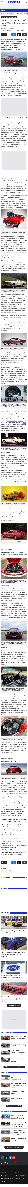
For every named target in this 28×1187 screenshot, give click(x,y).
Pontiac (20, 420)
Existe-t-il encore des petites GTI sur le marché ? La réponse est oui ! (12, 932)
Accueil (2, 13)
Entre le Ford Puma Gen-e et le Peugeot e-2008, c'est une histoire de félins (18, 1124)
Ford (3, 10)
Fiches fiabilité (19, 13)
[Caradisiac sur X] (6, 1158)
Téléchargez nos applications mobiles (12, 1163)
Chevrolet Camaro (12, 420)
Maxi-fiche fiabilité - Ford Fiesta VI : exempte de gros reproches (18, 1059)
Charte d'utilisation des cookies (7, 1178)
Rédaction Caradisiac (5, 1169)
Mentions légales (4, 1175)
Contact (2, 1166)
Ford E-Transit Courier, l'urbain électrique (17, 1099)
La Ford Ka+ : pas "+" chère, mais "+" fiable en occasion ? (18, 1045)
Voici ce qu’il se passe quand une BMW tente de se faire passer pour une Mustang (13, 954)
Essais (12, 13)
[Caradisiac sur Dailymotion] (10, 1158)
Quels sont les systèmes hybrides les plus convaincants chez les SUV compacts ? (18, 1117)
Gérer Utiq (3, 1181)
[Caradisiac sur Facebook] (2, 1158)
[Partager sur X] (19, 34)
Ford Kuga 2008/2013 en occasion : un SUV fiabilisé (18, 1051)
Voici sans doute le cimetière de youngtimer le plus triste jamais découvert (11, 999)
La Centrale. (18, 854)
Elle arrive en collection (8, 17)
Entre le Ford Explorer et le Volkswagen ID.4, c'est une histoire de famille (18, 1132)
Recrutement (3, 1172)
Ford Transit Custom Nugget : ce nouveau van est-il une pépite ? (18, 1085)
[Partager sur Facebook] (14, 34)
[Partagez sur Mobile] (24, 34)
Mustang (4, 870)
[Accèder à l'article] (14, 922)
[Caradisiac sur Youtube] (13, 1158)
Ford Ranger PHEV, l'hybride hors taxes (18, 1092)
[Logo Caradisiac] (14, 3)
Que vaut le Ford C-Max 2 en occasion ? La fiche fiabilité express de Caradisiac (18, 1038)
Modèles (8, 13)
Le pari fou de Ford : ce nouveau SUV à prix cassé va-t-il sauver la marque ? (12, 976)
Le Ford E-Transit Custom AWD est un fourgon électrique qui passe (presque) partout (17, 1078)
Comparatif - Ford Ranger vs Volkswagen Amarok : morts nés (18, 1140)
